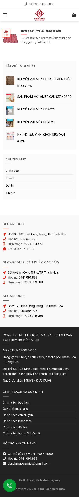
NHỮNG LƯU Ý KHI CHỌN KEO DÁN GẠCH (41, 138)
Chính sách (13, 171)
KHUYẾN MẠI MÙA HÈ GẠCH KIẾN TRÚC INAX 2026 (44, 82)
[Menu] (5, 14)
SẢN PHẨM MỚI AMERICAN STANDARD (44, 97)
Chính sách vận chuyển (18, 415)
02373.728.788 (33, 316)
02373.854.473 (33, 244)
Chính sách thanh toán (17, 421)
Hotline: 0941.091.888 (41, 4)
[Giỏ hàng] (74, 15)
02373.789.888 (33, 282)
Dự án (10, 185)
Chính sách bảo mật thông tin (22, 433)
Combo (10, 178)
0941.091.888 (28, 277)
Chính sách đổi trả (15, 427)
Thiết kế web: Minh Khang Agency (40, 480)
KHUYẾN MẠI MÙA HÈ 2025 (36, 122)
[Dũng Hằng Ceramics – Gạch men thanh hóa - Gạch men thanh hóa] (39, 14)
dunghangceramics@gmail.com (28, 463)
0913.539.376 (28, 239)
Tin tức (10, 193)
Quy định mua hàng (15, 409)
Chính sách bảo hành (16, 402)
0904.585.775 (28, 311)
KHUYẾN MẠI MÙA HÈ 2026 (36, 109)
